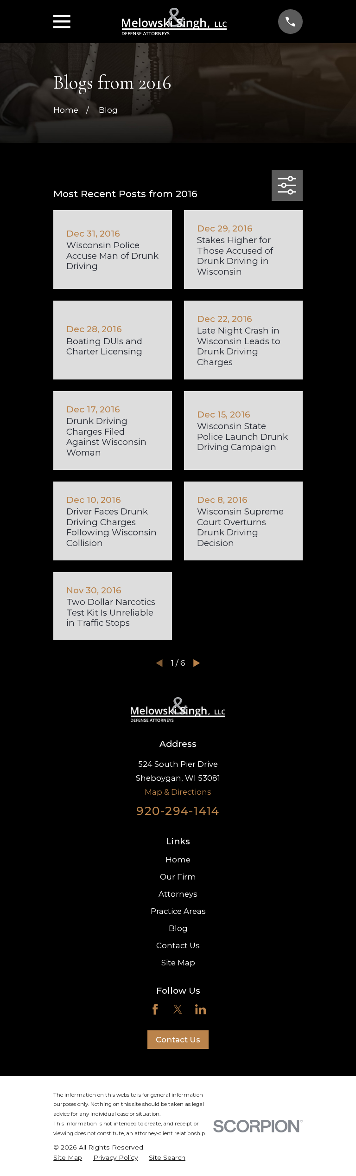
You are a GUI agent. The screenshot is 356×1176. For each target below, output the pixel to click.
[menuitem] (67, 1157)
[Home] (174, 22)
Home (178, 859)
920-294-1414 (177, 811)
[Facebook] (155, 1009)
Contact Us (178, 945)
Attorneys (178, 894)
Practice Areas (178, 911)
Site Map (178, 962)
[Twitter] (177, 1009)
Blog (178, 928)
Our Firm (178, 876)
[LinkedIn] (200, 1009)
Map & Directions (178, 792)
